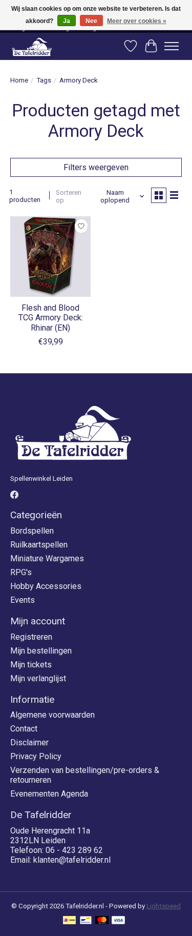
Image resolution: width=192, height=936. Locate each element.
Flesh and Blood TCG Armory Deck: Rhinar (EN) (50, 317)
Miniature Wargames (47, 558)
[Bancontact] (85, 921)
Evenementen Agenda (49, 794)
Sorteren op (68, 196)
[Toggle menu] (171, 46)
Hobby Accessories (45, 586)
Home (19, 80)
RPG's (21, 572)
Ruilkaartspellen (39, 545)
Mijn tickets (31, 664)
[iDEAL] (69, 921)
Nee (91, 21)
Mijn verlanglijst (38, 678)
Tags (43, 80)
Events (22, 600)
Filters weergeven (96, 167)
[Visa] (118, 921)
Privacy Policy (35, 756)
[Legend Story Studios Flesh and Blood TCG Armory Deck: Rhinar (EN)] (50, 256)
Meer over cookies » (136, 21)
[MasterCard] (102, 921)
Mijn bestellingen (41, 651)
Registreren (31, 637)
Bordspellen (32, 531)
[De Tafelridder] (31, 46)
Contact (23, 729)
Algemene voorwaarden (52, 715)
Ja (66, 21)
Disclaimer (29, 742)
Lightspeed (163, 906)
